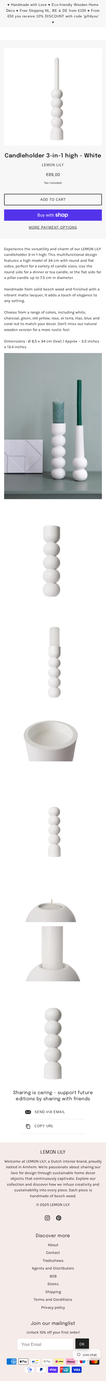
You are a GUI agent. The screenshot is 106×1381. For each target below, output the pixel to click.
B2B (53, 1276)
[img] (47, 1218)
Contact (53, 1252)
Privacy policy (53, 1307)
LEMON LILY (53, 165)
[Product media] (53, 426)
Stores (53, 1284)
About (53, 1245)
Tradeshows (53, 1260)
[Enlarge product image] (53, 97)
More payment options (53, 227)
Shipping (53, 1291)
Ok (82, 1344)
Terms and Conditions (53, 1299)
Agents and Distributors (53, 1268)
